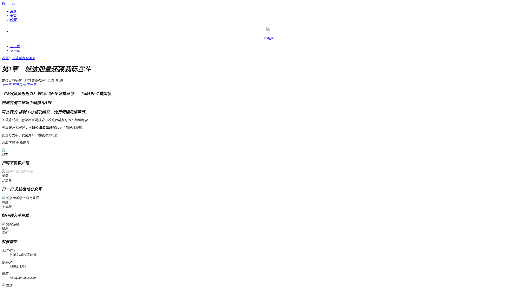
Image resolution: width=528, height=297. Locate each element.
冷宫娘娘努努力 (23, 58)
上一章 (7, 84)
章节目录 (19, 84)
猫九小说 (8, 3)
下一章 (31, 84)
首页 (5, 58)
